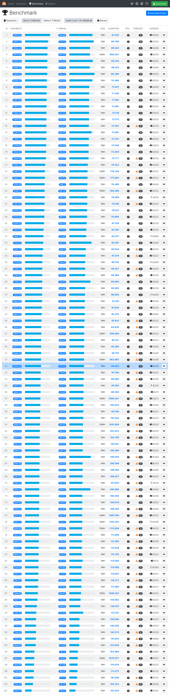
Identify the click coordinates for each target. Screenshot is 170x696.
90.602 (115, 294)
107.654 (114, 483)
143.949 (114, 645)
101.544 (115, 418)
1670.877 (114, 658)
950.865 (114, 333)
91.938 (115, 307)
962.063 (114, 359)
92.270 (115, 314)
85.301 (115, 242)
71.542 (115, 100)
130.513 (114, 606)
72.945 (115, 145)
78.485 (115, 184)
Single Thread (51, 20)
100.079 (114, 405)
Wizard (51, 3)
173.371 (115, 671)
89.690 (115, 281)
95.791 (115, 353)
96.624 (115, 366)
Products (20, 3)
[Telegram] (141, 3)
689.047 (114, 54)
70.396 (115, 80)
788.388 (114, 190)
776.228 (114, 171)
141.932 (115, 638)
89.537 (115, 268)
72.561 (115, 132)
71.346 (115, 93)
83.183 (115, 229)
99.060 (115, 379)
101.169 (115, 411)
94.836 (115, 327)
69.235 (115, 61)
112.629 (115, 547)
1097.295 (114, 515)
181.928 (115, 677)
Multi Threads (31, 20)
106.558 (114, 470)
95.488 (115, 346)
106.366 (114, 463)
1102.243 (114, 521)
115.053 (115, 573)
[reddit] (136, 3)
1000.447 (114, 398)
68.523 (115, 48)
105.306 (114, 450)
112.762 (115, 554)
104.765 (114, 437)
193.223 (114, 684)
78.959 (115, 197)
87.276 (115, 255)
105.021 (115, 444)
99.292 (115, 385)
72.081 (115, 106)
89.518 (115, 262)
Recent (103, 20)
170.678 (114, 664)
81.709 (115, 223)
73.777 (115, 158)
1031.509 (114, 424)
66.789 (115, 41)
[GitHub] (146, 3)
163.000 (114, 651)
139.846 (114, 619)
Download (160, 3)
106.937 (114, 476)
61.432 (115, 35)
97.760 (115, 372)
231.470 (114, 690)
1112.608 (114, 528)
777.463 (114, 177)
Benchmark (37, 3)
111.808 (115, 534)
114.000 (114, 560)
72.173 (115, 119)
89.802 (115, 288)
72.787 (115, 139)
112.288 (115, 541)
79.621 (115, 210)
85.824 (115, 249)
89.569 (115, 275)
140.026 (114, 625)
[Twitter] (131, 3)
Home (11, 3)
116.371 (115, 580)
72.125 (115, 113)
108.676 (114, 502)
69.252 (115, 67)
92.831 (115, 320)
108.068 (114, 489)
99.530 (115, 392)
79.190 (115, 203)
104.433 (114, 431)
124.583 (114, 599)
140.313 (114, 632)
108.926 (114, 508)
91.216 (115, 301)
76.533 (115, 164)
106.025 (114, 457)
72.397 (115, 126)
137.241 (115, 612)
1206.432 (114, 593)
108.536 (114, 496)
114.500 (114, 567)
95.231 (115, 340)
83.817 (115, 236)
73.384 (115, 151)
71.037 (115, 87)
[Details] (164, 35)
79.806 (115, 216)
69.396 (115, 74)
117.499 (115, 586)
